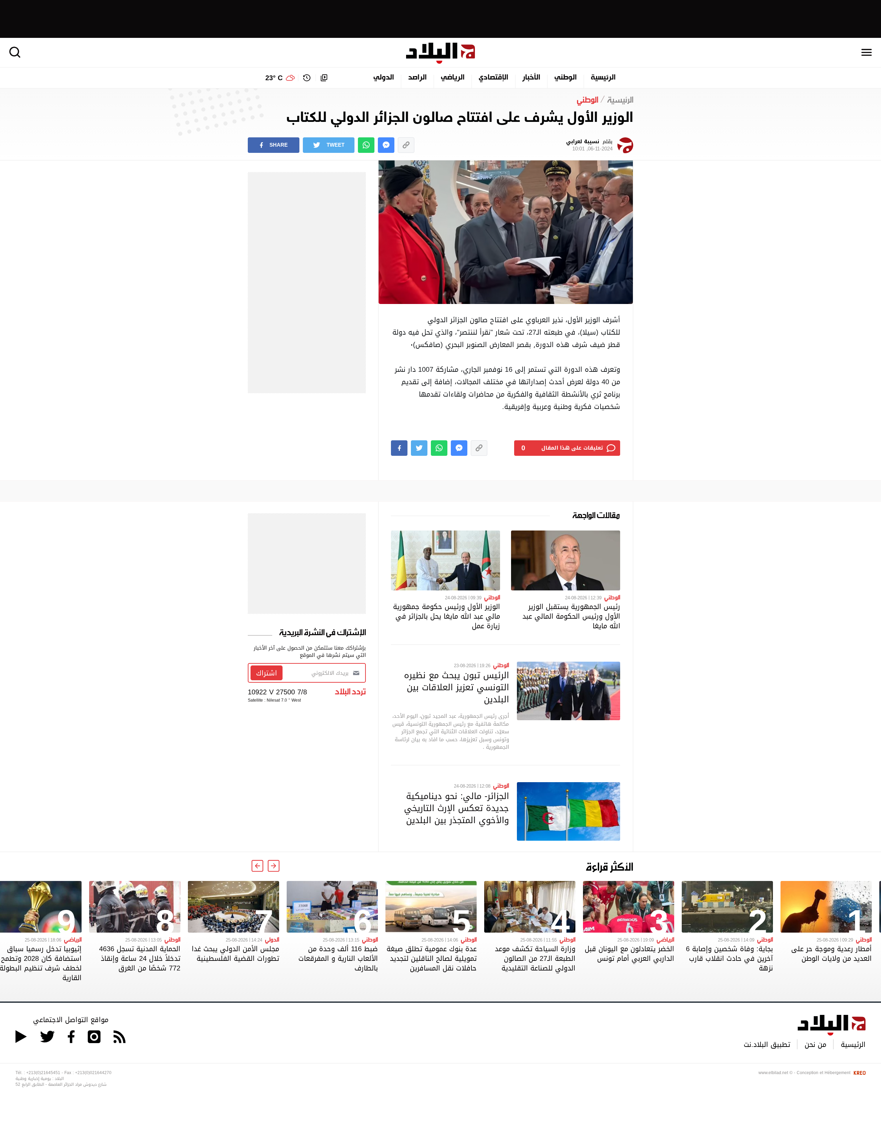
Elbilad (440, 53)
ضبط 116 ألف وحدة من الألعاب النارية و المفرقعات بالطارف (338, 958)
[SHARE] (399, 448)
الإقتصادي (493, 77)
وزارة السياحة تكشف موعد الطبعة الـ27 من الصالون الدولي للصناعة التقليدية (535, 958)
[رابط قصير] (406, 145)
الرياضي (453, 77)
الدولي (383, 77)
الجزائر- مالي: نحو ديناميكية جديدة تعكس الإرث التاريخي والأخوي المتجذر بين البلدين (456, 808)
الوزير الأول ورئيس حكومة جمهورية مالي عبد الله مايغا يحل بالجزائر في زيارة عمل (446, 616)
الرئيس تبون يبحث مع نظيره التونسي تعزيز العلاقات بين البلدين (456, 687)
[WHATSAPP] (366, 145)
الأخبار (531, 77)
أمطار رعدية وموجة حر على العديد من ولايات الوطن (831, 954)
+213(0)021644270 (93, 1073)
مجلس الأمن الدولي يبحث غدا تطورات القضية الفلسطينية (235, 954)
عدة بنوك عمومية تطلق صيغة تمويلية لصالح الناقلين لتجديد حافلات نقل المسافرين (431, 958)
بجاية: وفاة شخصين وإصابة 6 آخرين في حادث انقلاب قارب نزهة (729, 958)
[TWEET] (419, 448)
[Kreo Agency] (859, 1073)
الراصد (417, 77)
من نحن (815, 1044)
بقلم (589, 145)
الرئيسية (603, 77)
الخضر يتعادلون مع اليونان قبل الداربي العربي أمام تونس (629, 954)
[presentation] (273, 866)
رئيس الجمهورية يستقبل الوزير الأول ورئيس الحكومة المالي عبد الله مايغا (571, 616)
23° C (274, 78)
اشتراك (266, 673)
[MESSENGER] (386, 145)
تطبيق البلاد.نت (767, 1044)
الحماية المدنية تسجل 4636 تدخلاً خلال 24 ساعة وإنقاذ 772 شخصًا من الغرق (139, 958)
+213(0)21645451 (43, 1073)
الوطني (565, 77)
